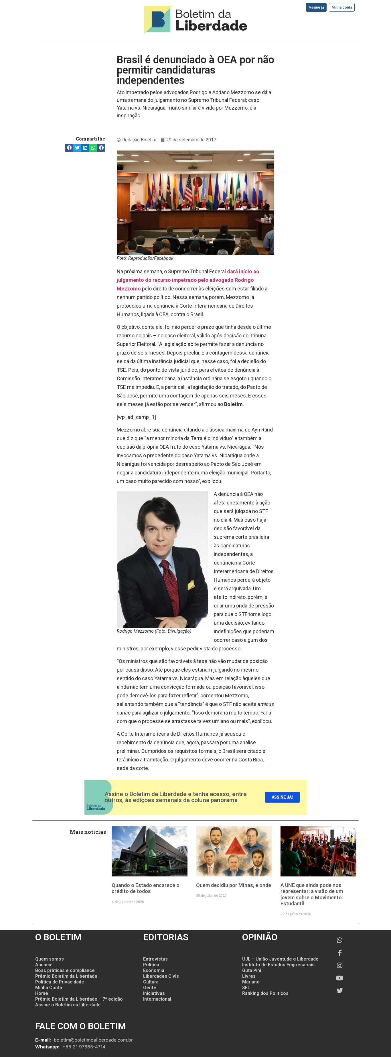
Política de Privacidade (59, 982)
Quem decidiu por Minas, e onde (233, 885)
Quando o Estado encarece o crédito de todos (145, 888)
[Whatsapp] (339, 940)
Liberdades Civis (161, 976)
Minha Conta (48, 987)
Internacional (157, 999)
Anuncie (44, 964)
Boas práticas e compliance (65, 970)
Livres (249, 976)
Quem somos (49, 959)
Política (151, 964)
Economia (153, 970)
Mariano (251, 982)
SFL (246, 987)
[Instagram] (339, 965)
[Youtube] (339, 978)
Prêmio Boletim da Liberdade (66, 976)
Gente (149, 987)
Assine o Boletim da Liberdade (68, 1004)
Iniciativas (154, 993)
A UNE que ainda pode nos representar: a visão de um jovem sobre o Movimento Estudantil (312, 894)
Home (41, 993)
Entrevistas (155, 959)
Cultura (151, 982)
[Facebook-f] (339, 953)
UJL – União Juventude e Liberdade (280, 959)
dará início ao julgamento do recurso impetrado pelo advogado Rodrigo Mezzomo (188, 280)
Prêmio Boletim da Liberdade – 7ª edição (79, 999)
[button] (69, 148)
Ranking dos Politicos (265, 993)
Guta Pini (251, 970)
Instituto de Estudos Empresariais (278, 964)
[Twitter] (339, 990)
